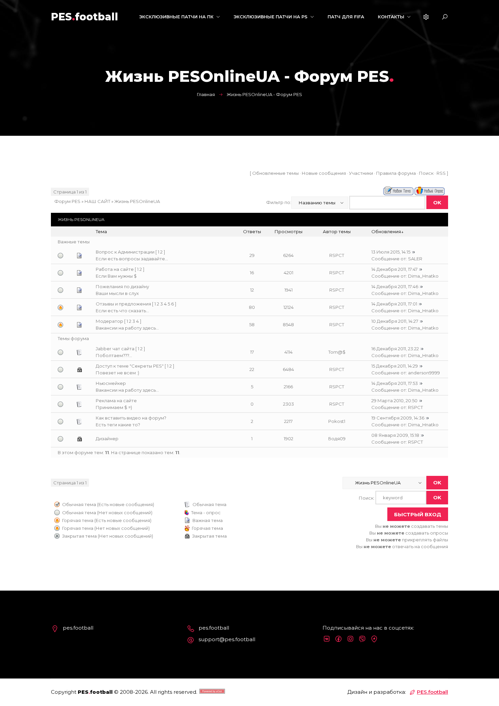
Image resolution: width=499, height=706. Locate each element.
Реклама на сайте (116, 400)
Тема (101, 231)
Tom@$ (337, 352)
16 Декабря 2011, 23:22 (395, 348)
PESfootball (84, 17)
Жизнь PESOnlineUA (137, 201)
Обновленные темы (275, 173)
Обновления (386, 231)
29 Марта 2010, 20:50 (394, 400)
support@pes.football (227, 639)
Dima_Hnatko (423, 276)
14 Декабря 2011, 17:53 (394, 383)
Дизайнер (107, 438)
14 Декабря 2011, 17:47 (394, 269)
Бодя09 (337, 438)
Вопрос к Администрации (125, 252)
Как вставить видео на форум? (131, 418)
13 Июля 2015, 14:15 (390, 252)
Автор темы (337, 231)
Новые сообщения (324, 173)
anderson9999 (424, 372)
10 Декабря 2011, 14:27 (394, 321)
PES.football (432, 692)
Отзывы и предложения (123, 303)
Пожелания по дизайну (122, 286)
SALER (415, 258)
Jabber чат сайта (115, 348)
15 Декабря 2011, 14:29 (394, 366)
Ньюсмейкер (111, 383)
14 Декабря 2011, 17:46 (394, 286)
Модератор (109, 321)
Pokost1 (336, 421)
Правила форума (396, 173)
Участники (361, 173)
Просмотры (288, 231)
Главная (206, 94)
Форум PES (67, 201)
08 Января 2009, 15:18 (395, 435)
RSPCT (336, 255)
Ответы (252, 231)
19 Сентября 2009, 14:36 (397, 418)
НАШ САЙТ (97, 201)
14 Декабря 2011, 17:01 (394, 303)
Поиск (426, 173)
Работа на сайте (115, 269)
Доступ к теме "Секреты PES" (130, 366)
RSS (441, 173)
